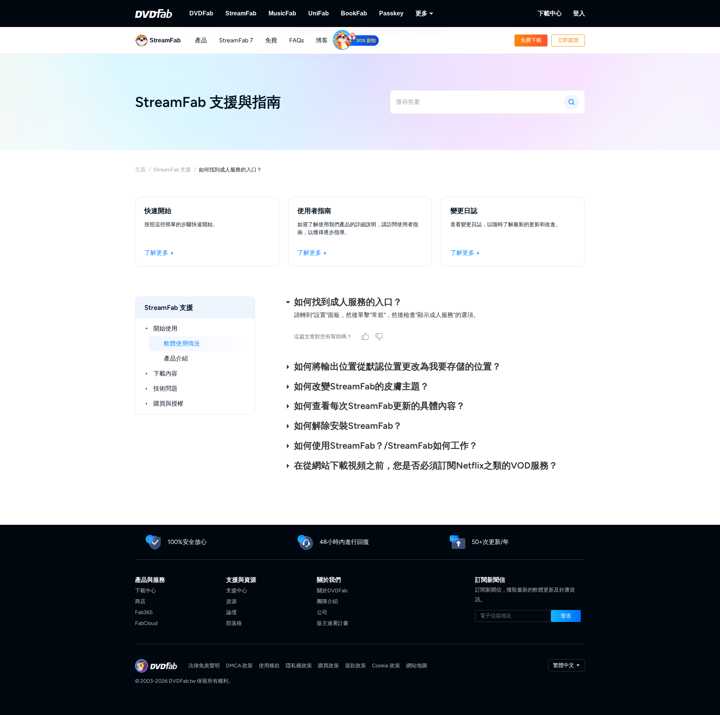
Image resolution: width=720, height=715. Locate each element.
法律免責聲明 (204, 665)
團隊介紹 (327, 601)
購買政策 (328, 665)
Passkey (391, 13)
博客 (322, 40)
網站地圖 (416, 665)
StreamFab (240, 13)
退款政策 (355, 665)
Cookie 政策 (386, 665)
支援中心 (236, 590)
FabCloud (146, 623)
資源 (231, 601)
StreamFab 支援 (172, 170)
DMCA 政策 (239, 665)
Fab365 (144, 612)
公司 (322, 612)
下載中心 (550, 13)
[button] (531, 41)
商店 (140, 601)
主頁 (140, 170)
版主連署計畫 (332, 623)
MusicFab (282, 13)
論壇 (231, 612)
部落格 (234, 623)
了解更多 (157, 252)
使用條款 (269, 665)
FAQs (296, 40)
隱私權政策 (299, 665)
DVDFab (201, 13)
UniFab (318, 13)
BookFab (354, 13)
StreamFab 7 (236, 40)
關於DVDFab (332, 590)
